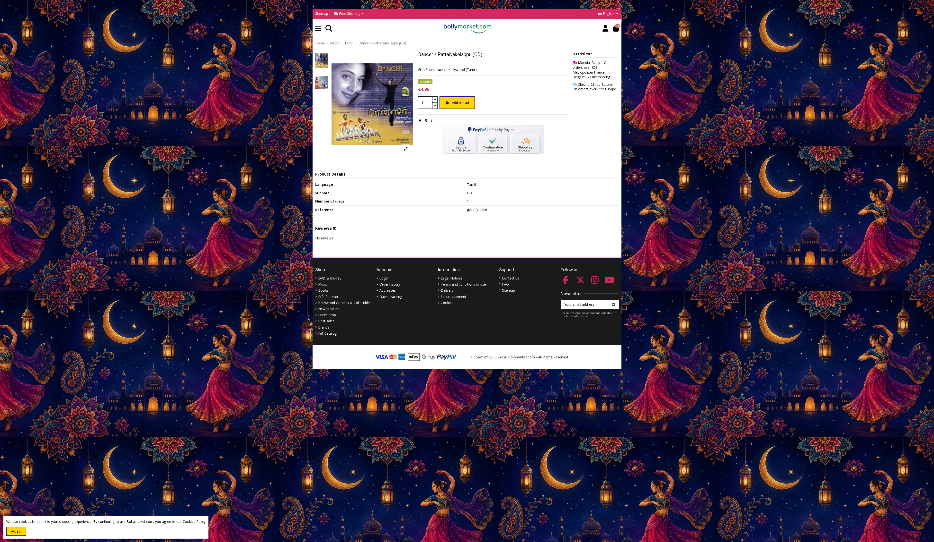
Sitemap (321, 13)
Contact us (510, 278)
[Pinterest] (432, 120)
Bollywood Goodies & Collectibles (344, 302)
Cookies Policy (194, 521)
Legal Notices (451, 278)
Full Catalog (327, 333)
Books (323, 290)
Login (383, 278)
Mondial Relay (589, 62)
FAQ (505, 284)
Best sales (326, 321)
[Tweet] (426, 120)
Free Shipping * (350, 13)
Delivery (447, 290)
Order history (389, 284)
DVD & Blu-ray (329, 278)
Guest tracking (390, 296)
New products (329, 308)
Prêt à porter (328, 296)
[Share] (420, 120)
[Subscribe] (614, 304)
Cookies (447, 302)
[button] (318, 28)
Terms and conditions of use (463, 284)
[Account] (605, 28)
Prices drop (327, 315)
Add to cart (460, 102)
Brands (323, 327)
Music (322, 284)
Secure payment (453, 296)
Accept (16, 531)
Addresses (387, 290)
